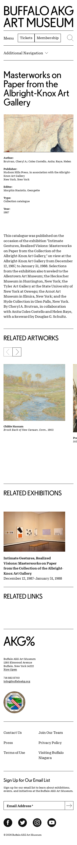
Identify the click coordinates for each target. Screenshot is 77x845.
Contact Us (13, 732)
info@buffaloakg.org (17, 681)
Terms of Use (14, 752)
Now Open (10, 669)
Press (8, 743)
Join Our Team (50, 732)
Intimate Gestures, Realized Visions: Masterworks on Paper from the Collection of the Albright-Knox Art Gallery (33, 565)
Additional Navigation (23, 53)
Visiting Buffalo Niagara (51, 755)
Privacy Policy (50, 743)
